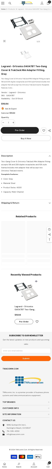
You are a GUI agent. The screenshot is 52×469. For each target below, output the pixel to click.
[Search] (9, 3)
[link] (13, 256)
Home (3, 9)
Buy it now (26, 138)
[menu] (2, 3)
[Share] (49, 131)
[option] (26, 28)
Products (11, 9)
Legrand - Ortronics (17, 92)
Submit (26, 358)
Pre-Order (20, 130)
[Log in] (42, 3)
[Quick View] (36, 281)
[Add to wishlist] (44, 130)
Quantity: (5, 117)
